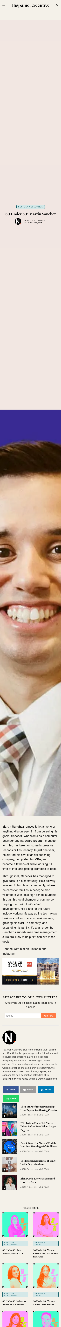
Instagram (8, 953)
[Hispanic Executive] (30, 5)
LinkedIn (35, 949)
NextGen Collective (30, 207)
